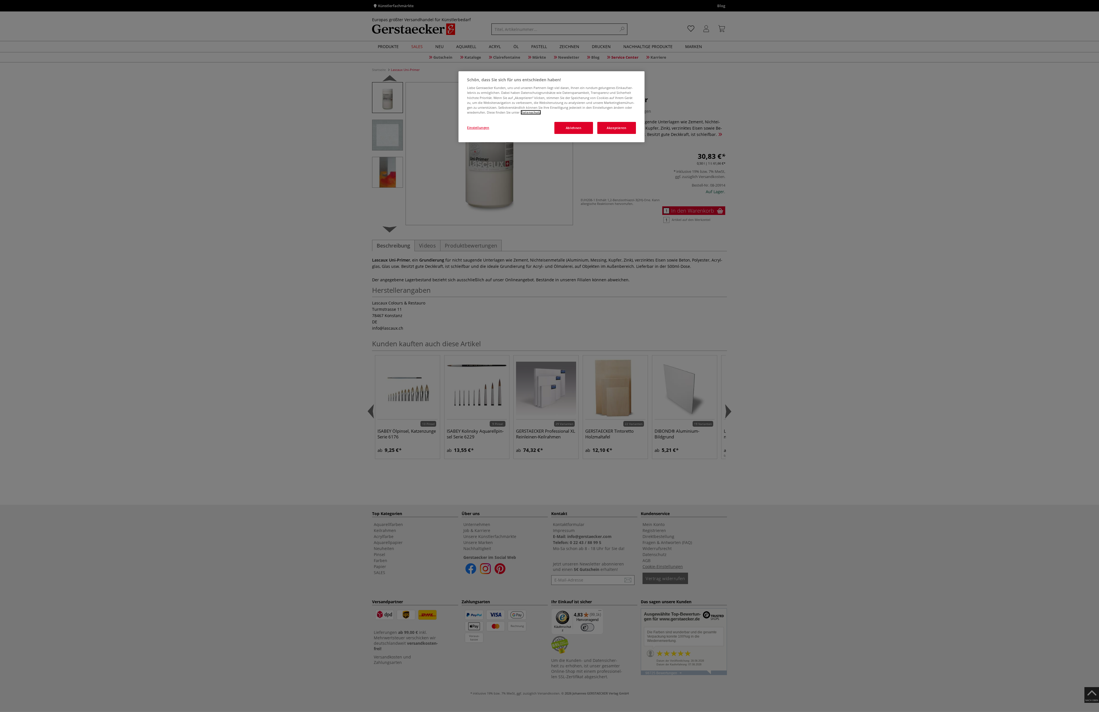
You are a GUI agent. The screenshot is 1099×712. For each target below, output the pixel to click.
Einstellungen (478, 127)
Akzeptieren (616, 128)
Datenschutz (531, 112)
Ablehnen (574, 128)
